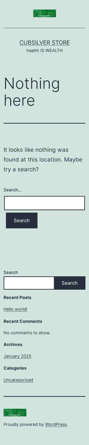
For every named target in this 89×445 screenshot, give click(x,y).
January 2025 (17, 356)
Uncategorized (18, 379)
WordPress (56, 424)
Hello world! (15, 309)
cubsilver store (44, 42)
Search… (13, 189)
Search (11, 272)
